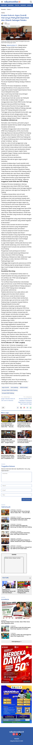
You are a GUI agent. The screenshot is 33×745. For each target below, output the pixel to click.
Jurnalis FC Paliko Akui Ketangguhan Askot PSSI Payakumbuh (20, 635)
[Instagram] (13, 734)
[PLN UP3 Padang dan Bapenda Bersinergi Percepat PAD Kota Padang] (5, 527)
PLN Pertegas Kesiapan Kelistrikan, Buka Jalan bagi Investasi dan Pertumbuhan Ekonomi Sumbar (20, 533)
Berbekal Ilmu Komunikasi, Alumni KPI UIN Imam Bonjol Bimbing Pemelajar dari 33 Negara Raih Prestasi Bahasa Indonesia (9, 591)
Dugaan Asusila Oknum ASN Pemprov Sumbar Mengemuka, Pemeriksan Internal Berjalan (24, 425)
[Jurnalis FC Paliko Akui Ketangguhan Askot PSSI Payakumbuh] (5, 636)
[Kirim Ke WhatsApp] (30, 407)
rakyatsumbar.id (11, 45)
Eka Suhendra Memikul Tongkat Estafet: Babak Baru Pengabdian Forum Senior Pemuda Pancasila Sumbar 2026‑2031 (8, 457)
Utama (3, 12)
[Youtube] (16, 734)
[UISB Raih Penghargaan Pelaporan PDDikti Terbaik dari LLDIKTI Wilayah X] (5, 541)
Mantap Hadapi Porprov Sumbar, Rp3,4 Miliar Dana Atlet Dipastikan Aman (15, 622)
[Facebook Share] (18, 407)
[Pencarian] (31, 2)
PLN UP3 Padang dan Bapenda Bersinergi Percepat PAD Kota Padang (21, 526)
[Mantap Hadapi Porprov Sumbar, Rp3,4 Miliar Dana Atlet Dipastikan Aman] (16, 610)
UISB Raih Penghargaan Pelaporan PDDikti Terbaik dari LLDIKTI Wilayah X (21, 540)
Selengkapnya (16, 641)
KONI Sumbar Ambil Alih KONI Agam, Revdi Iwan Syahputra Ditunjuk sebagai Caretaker (20, 628)
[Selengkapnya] (30, 578)
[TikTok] (19, 734)
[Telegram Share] (27, 407)
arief (6, 23)
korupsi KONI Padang (8, 393)
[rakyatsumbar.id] (12, 2)
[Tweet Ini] (21, 407)
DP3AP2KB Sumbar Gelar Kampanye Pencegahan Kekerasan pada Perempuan (20, 519)
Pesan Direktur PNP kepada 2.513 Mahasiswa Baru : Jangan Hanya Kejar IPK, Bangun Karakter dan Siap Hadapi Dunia (8, 441)
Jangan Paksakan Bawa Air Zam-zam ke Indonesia (8, 398)
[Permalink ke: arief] (2, 23)
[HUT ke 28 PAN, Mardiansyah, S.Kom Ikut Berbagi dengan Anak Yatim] (24, 450)
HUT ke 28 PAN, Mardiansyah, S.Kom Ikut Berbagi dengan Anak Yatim (24, 457)
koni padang (14, 387)
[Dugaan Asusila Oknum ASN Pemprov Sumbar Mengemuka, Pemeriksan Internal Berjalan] (24, 418)
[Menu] (2, 1)
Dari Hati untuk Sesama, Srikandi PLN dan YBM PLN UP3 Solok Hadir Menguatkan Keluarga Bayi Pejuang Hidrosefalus (21, 547)
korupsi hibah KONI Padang (9, 390)
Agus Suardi (5, 387)
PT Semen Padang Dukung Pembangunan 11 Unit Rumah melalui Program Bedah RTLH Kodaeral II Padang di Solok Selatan (24, 441)
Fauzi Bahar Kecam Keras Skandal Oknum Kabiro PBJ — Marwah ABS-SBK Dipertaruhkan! (8, 425)
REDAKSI (16, 738)
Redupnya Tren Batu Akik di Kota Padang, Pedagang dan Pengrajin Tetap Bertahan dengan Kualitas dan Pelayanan (23, 591)
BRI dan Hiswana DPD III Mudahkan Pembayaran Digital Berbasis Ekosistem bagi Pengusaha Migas (25, 400)
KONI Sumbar (24, 387)
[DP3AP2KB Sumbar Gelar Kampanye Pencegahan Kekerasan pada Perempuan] (5, 520)
